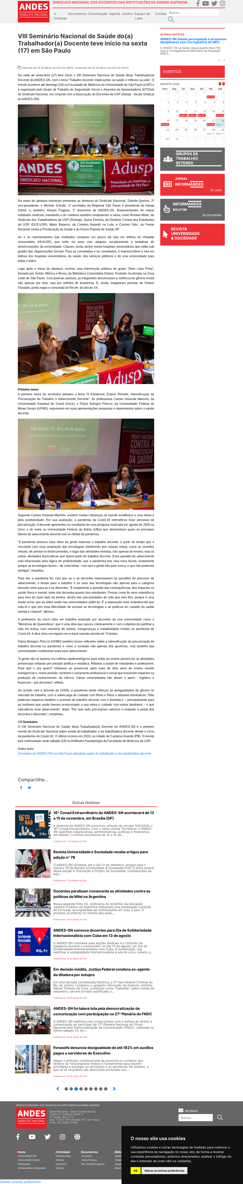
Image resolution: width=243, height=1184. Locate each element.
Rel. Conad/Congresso (93, 1164)
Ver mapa (93, 1119)
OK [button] (136, 1170)
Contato (161, 14)
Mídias (119, 1152)
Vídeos (118, 1160)
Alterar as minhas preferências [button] (164, 1170)
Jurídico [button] (127, 14)
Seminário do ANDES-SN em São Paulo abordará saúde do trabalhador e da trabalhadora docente (84, 753)
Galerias (119, 1156)
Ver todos (216, 192)
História (60, 1160)
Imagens (119, 1164)
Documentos (89, 1152)
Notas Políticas (89, 1160)
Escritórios (61, 1164)
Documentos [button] (77, 14)
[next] (223, 86)
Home (22, 1152)
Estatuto (60, 1168)
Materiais (120, 1168)
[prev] (220, 86)
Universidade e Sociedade (31, 1168)
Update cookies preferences (20, 1182)
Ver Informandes (212, 217)
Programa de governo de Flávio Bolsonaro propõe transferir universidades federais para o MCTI (191, 42)
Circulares (86, 1156)
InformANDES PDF (27, 1156)
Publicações (24, 1164)
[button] (219, 63)
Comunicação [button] (98, 14)
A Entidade (62, 1152)
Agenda (114, 14)
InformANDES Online (28, 1160)
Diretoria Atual (63, 1156)
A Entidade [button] (60, 16)
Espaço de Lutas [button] (142, 16)
